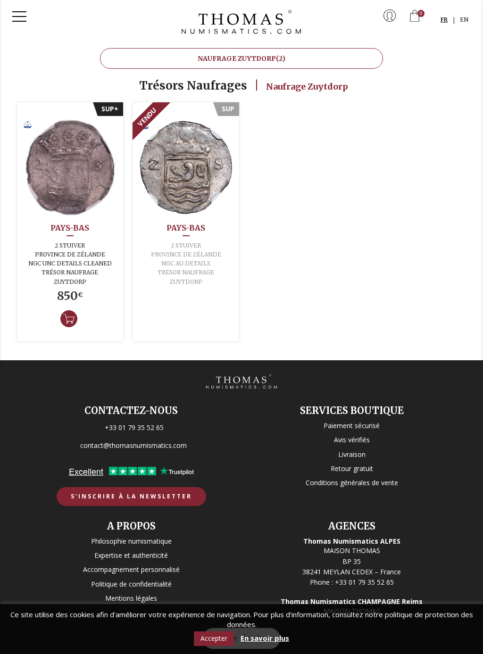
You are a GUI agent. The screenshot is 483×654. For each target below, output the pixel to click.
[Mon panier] (414, 17)
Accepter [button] (213, 638)
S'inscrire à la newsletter (131, 496)
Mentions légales (131, 598)
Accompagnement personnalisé (131, 569)
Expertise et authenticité (131, 555)
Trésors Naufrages (193, 85)
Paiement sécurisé (352, 425)
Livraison (352, 454)
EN (464, 19)
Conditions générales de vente (352, 482)
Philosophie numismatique (131, 541)
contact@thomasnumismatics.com (133, 445)
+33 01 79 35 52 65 (134, 427)
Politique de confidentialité (131, 583)
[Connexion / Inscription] (389, 16)
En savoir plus (265, 638)
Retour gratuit (352, 468)
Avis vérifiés (352, 439)
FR (444, 19)
